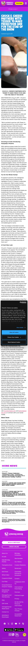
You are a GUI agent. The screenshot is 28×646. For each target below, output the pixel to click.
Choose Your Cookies (13, 337)
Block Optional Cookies (14, 342)
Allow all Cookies (14, 332)
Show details (20, 327)
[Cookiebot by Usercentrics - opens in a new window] (20, 303)
